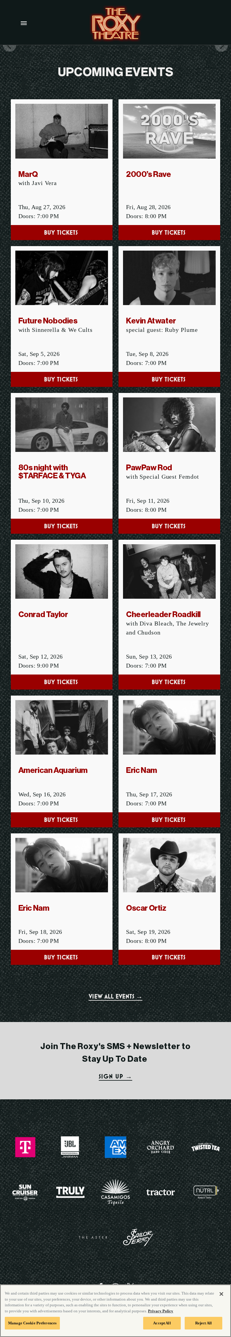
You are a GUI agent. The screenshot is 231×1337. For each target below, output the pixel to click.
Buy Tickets (61, 232)
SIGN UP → (115, 1076)
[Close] (221, 1294)
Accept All (162, 1323)
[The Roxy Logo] (115, 23)
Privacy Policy (160, 1311)
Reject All (203, 1323)
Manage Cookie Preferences (32, 1323)
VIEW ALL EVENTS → (116, 996)
